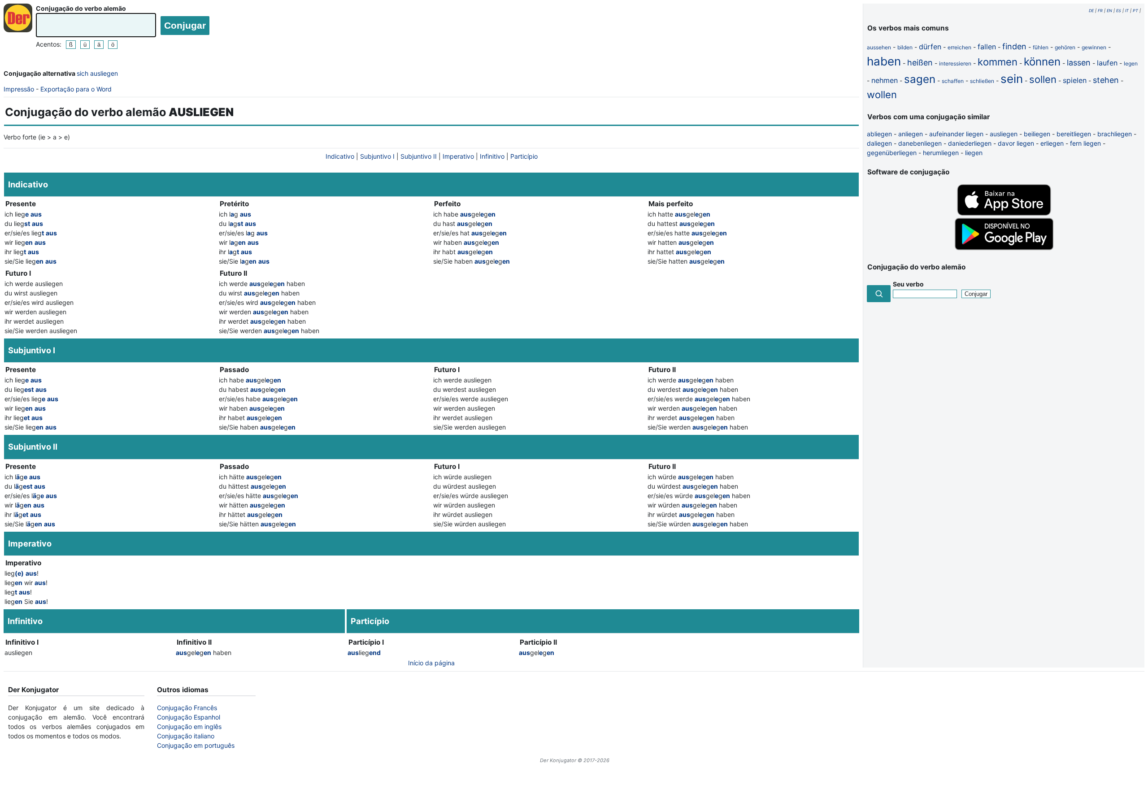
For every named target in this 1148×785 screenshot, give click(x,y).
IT (1127, 10)
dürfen (930, 46)
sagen (919, 79)
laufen (1107, 62)
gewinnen (1094, 47)
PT (1135, 10)
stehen (1106, 80)
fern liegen (1085, 143)
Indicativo (340, 156)
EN (1109, 10)
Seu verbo (908, 284)
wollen (882, 94)
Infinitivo (492, 156)
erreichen (959, 47)
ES (1118, 10)
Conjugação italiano (185, 736)
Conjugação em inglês (189, 726)
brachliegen (1114, 134)
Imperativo (458, 156)
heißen (920, 62)
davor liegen (1016, 143)
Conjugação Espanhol (188, 717)
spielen (1075, 80)
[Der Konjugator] (18, 18)
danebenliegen (920, 143)
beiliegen (1037, 134)
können (1042, 61)
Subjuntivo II (418, 156)
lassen (1079, 62)
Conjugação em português (196, 745)
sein (1011, 79)
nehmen (884, 80)
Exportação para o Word (76, 89)
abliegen (879, 134)
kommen (998, 62)
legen (1131, 63)
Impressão (19, 89)
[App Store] (1004, 213)
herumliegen (941, 152)
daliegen (879, 143)
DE (1091, 10)
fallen (987, 46)
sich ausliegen (97, 73)
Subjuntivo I (377, 156)
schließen (982, 81)
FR (1100, 10)
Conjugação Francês (187, 707)
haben (884, 61)
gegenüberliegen (892, 152)
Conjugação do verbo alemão (81, 8)
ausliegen (1004, 134)
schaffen (953, 81)
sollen (1043, 79)
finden (1014, 46)
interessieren (955, 63)
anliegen (910, 134)
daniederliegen (969, 143)
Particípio (524, 156)
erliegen (1052, 143)
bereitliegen (1074, 134)
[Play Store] (1004, 248)
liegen (974, 152)
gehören (1065, 47)
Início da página (431, 663)
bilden (905, 47)
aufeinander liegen (956, 134)
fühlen (1040, 47)
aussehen (879, 47)
